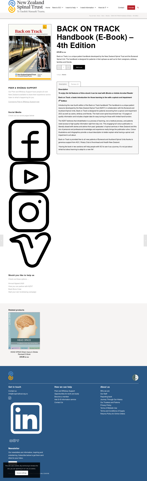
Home (48, 7)
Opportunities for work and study (66, 393)
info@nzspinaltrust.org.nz (18, 393)
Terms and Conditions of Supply (112, 411)
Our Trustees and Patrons (110, 402)
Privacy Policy (105, 405)
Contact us (12, 391)
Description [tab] (63, 84)
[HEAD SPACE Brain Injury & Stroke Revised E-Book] (145, 240)
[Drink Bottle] (1, 240)
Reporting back (106, 396)
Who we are (105, 391)
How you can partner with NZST (20, 286)
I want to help (71, 7)
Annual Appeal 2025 (16, 283)
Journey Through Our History (111, 399)
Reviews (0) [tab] (75, 84)
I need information (87, 7)
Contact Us (58, 402)
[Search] (138, 7)
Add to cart (79, 67)
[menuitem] (138, 7)
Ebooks (64, 74)
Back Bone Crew (14, 289)
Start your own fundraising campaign (22, 292)
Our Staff (103, 393)
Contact (121, 7)
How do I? (102, 7)
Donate (131, 7)
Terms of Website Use (108, 408)
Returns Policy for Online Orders (112, 413)
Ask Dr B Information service (65, 399)
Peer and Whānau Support (64, 391)
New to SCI (56, 7)
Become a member (61, 396)
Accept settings (21, 473)
